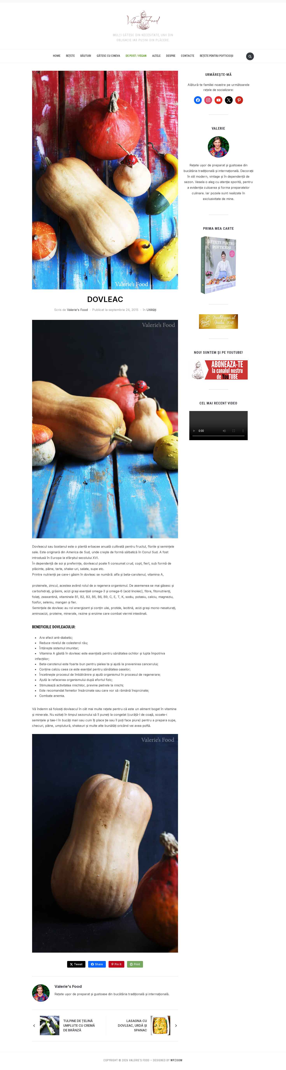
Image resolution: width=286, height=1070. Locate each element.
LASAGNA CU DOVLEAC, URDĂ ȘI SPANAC (132, 1025)
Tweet (78, 964)
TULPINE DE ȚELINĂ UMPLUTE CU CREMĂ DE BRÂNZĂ (79, 1025)
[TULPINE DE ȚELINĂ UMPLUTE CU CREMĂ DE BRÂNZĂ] (49, 1025)
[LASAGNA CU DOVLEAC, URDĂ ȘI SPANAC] (160, 1025)
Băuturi (85, 56)
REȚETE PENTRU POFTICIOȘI (216, 56)
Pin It (118, 964)
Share (99, 964)
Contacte (187, 56)
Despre (170, 56)
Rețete (70, 56)
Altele (156, 56)
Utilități (151, 310)
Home (56, 56)
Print (137, 964)
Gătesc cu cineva (108, 56)
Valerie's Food (77, 310)
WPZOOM (176, 1060)
